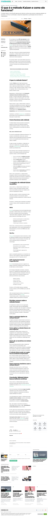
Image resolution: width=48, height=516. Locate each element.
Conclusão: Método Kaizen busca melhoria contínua (20, 76)
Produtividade (13, 5)
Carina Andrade (39, 503)
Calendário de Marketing (27, 1)
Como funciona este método (15, 72)
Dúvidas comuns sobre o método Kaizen (17, 75)
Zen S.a (11, 235)
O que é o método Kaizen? (15, 71)
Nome (10, 454)
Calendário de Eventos (34, 1)
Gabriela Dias (7, 473)
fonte (11, 45)
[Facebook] (36, 510)
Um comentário (8, 18)
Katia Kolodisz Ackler (4, 47)
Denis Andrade (3, 473)
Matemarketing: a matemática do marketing (4, 460)
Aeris (11, 210)
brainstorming (17, 146)
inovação (22, 294)
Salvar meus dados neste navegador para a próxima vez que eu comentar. (20, 458)
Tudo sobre (20, 1)
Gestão (7, 5)
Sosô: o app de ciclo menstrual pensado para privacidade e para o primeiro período (39, 460)
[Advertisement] (40, 440)
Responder (11, 435)
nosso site (22, 418)
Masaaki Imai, (22, 113)
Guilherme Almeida (35, 462)
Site (25, 454)
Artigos (16, 1)
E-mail (18, 454)
